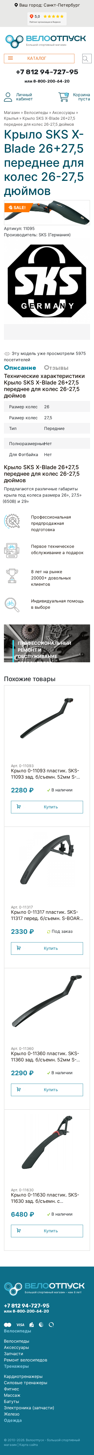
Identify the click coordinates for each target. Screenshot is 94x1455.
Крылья (11, 118)
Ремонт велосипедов (25, 1359)
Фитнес (11, 1388)
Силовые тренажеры (25, 1382)
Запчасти (13, 1353)
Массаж (12, 1395)
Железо (12, 1414)
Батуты (11, 1401)
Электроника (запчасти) (29, 1407)
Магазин (12, 112)
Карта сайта (28, 1445)
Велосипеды (36, 112)
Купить (51, 806)
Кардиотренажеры (23, 1376)
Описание (20, 367)
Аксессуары (63, 112)
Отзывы (56, 367)
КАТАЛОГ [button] (36, 58)
